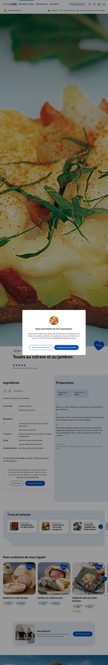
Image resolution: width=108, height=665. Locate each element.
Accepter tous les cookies (66, 347)
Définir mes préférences (41, 347)
